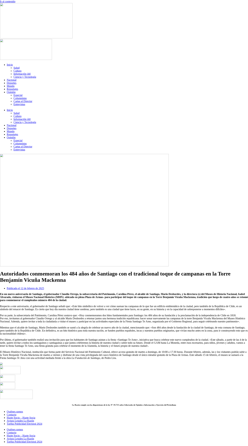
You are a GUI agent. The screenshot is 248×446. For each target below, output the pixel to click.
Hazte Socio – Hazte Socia (21, 417)
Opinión (11, 92)
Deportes (11, 83)
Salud (16, 67)
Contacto (11, 414)
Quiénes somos (15, 411)
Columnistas (20, 98)
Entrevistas (19, 104)
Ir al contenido (7, 1)
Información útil (22, 73)
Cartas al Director (22, 101)
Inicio (10, 64)
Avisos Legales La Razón (20, 420)
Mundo (11, 86)
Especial (17, 95)
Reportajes (12, 89)
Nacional (11, 79)
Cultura (17, 70)
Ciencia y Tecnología (24, 76)
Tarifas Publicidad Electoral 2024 (24, 423)
